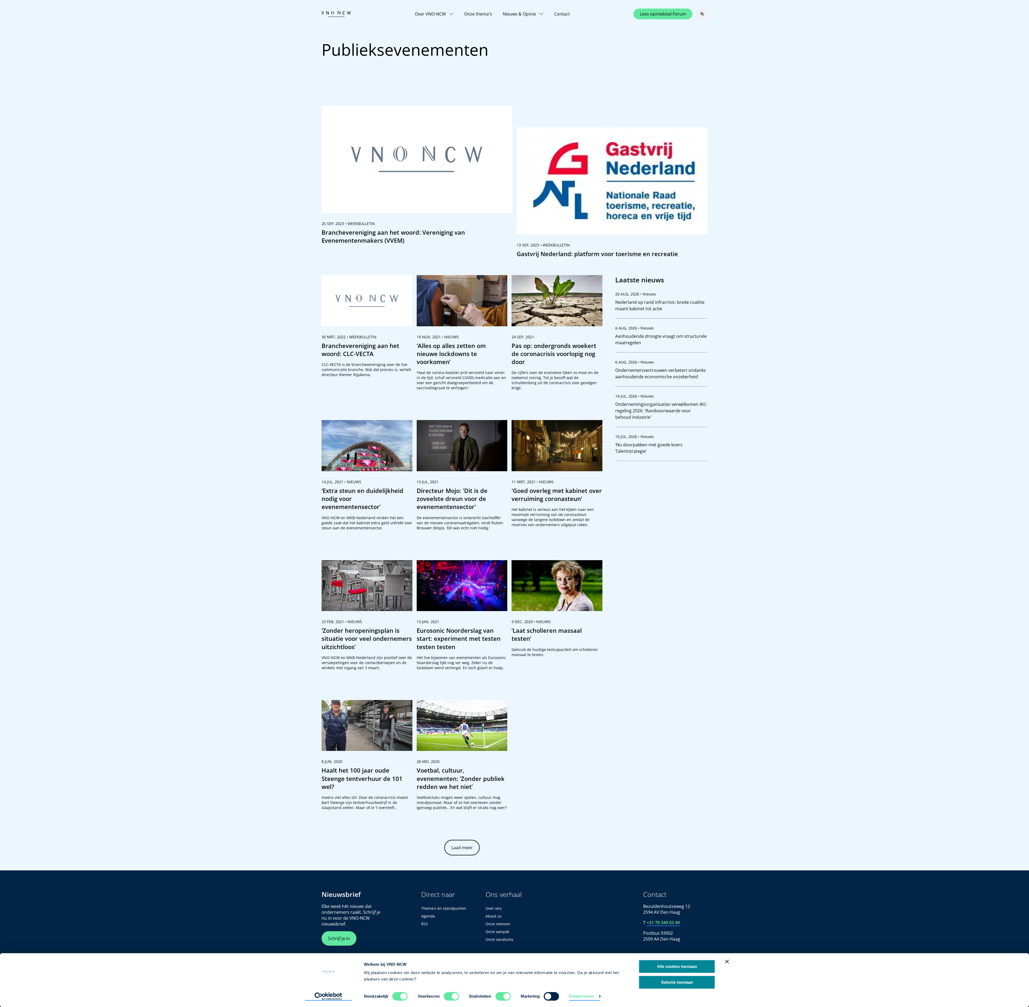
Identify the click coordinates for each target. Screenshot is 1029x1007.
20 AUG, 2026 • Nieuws (635, 294)
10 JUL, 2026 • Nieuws (634, 436)
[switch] (451, 996)
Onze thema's (478, 14)
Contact (562, 14)
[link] (417, 177)
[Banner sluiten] (727, 961)
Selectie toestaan (677, 982)
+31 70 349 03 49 (663, 923)
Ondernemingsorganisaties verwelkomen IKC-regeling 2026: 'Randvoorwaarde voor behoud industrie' (661, 410)
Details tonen (581, 996)
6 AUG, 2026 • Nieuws (634, 328)
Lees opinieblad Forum (663, 14)
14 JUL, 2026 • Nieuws (634, 396)
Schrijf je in (339, 938)
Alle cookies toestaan (677, 966)
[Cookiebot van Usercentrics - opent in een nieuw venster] (328, 997)
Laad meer (462, 848)
